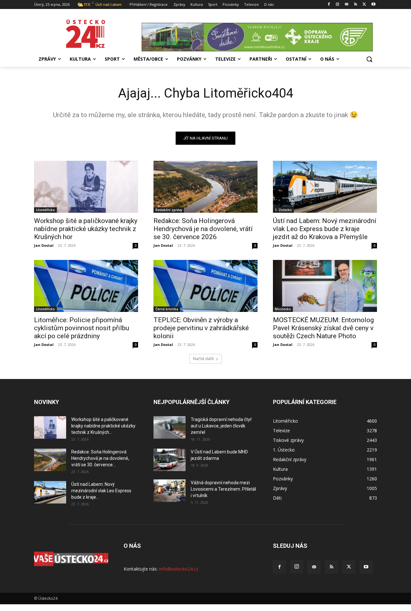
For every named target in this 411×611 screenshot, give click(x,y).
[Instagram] (337, 4)
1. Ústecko (283, 210)
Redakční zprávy (168, 210)
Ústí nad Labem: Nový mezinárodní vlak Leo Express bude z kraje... (101, 491)
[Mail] (346, 4)
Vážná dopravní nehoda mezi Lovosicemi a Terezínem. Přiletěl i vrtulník (223, 489)
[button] (369, 59)
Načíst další (203, 358)
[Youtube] (373, 4)
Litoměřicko (45, 210)
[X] (364, 4)
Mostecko (283, 309)
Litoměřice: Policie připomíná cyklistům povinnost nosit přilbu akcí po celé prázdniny (81, 328)
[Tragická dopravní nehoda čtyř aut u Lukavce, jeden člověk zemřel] (169, 427)
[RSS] (355, 4)
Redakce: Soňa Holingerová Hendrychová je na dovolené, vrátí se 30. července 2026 (203, 229)
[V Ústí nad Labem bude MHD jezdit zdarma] (169, 460)
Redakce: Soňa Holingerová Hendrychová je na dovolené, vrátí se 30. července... (100, 458)
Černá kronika (166, 309)
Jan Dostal (44, 245)
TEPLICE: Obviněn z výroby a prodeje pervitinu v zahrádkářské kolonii (201, 328)
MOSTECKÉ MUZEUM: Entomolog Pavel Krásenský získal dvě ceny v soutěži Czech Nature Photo (323, 328)
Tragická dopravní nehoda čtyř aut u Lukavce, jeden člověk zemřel (221, 426)
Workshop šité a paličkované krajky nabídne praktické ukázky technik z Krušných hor (85, 229)
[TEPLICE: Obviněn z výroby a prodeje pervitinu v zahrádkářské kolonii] (205, 286)
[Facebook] (328, 4)
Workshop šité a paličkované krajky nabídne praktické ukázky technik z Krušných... (103, 426)
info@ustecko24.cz (178, 569)
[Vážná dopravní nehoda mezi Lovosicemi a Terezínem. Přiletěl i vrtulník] (169, 490)
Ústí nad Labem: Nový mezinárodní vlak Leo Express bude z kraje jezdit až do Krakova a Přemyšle (324, 229)
